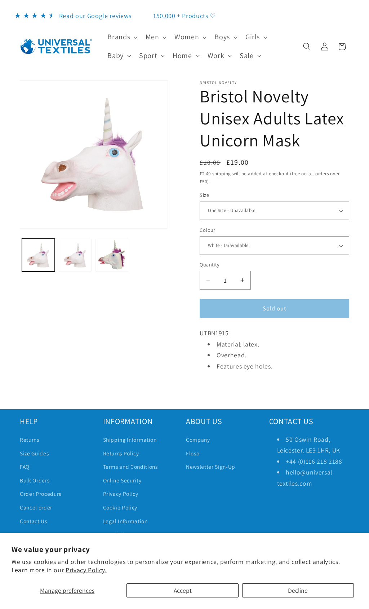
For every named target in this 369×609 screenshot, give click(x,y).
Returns (29, 439)
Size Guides (34, 453)
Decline (298, 590)
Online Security (122, 480)
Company (198, 439)
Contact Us (33, 521)
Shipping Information (130, 439)
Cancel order (36, 507)
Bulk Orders (34, 480)
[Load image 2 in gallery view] (75, 255)
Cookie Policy (120, 507)
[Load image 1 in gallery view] (38, 255)
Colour (207, 229)
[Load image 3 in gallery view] (111, 255)
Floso (192, 453)
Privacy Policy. (86, 570)
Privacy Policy (120, 493)
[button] (122, 37)
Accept (183, 590)
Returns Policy (121, 453)
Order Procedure (41, 493)
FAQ (25, 466)
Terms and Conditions (130, 466)
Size (204, 194)
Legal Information (125, 521)
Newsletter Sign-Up (210, 466)
